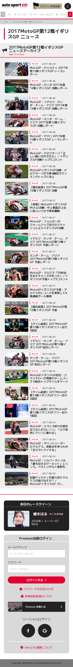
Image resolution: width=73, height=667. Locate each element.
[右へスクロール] (70, 14)
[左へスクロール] (3, 14)
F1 (9, 14)
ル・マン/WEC (63, 14)
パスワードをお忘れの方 (39, 589)
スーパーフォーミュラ (41, 14)
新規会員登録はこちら (38, 596)
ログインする (35, 580)
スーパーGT (20, 14)
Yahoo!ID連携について (39, 647)
